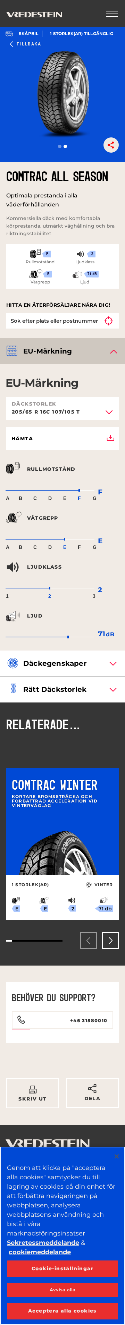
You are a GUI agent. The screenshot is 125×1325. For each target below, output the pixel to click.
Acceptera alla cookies (62, 1311)
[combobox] (62, 414)
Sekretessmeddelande (43, 1243)
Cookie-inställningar (62, 1268)
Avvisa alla (62, 1289)
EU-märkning (47, 351)
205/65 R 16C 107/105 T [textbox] (46, 412)
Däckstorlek (34, 404)
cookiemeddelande (40, 1252)
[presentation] (88, 940)
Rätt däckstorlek (54, 689)
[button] (59, 146)
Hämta (22, 438)
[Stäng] (116, 1156)
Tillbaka (28, 44)
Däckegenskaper (55, 663)
